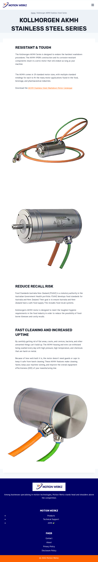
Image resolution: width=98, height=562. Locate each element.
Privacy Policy (49, 546)
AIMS (50, 523)
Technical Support (51, 519)
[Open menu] (92, 5)
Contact (49, 538)
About (49, 542)
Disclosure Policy (49, 550)
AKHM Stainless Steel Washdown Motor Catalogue (50, 88)
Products (51, 515)
